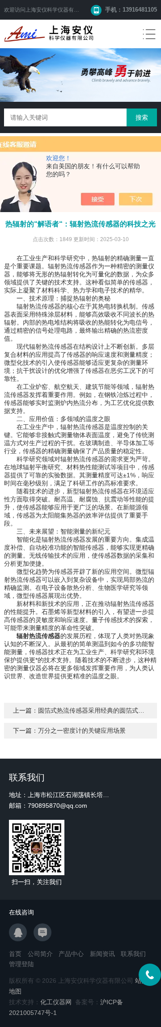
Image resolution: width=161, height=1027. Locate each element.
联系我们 (133, 953)
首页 (15, 953)
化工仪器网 (56, 1002)
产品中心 (71, 953)
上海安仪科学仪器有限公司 (57, 10)
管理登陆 (21, 964)
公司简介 (40, 953)
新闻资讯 (102, 953)
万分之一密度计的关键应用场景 (82, 730)
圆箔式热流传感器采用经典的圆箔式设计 (94, 710)
